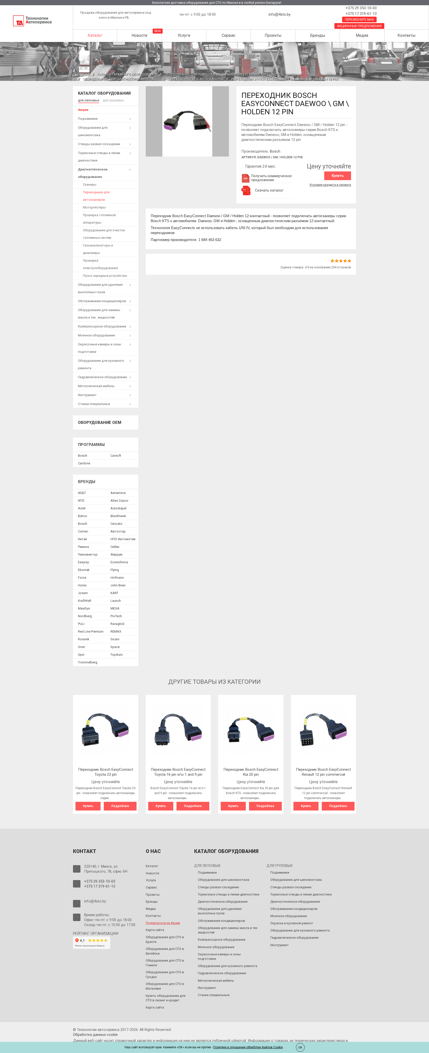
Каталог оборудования (104, 93)
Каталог (95, 35)
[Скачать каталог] (246, 190)
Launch (115, 601)
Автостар (118, 531)
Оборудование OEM (99, 422)
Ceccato (116, 524)
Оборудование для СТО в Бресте (165, 939)
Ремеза (83, 547)
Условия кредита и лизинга (330, 185)
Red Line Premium (91, 631)
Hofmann (117, 577)
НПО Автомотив (123, 539)
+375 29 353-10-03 (361, 8)
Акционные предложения (359, 26)
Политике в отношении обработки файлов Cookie (248, 1047)
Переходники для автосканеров (196, 79)
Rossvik (83, 639)
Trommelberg (87, 662)
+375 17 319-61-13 (361, 13)
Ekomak (84, 570)
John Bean (118, 585)
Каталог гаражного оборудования (127, 74)
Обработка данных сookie (95, 1034)
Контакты (406, 35)
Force (82, 577)
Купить (338, 176)
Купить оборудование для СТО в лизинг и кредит (165, 998)
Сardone (84, 463)
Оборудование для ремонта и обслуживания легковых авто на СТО (223, 74)
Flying (114, 570)
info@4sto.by (279, 14)
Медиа (362, 35)
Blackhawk (118, 516)
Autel (81, 508)
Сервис (228, 35)
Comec (83, 531)
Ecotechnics (119, 562)
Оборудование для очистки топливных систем (104, 234)
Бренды (317, 35)
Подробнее (120, 806)
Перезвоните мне (359, 19)
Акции (83, 110)
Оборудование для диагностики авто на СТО (122, 79)
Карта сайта (155, 930)
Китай (82, 539)
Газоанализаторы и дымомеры (98, 249)
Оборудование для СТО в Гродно (165, 974)
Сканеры (89, 184)
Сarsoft (115, 455)
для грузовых (113, 100)
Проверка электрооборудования (100, 264)
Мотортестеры (94, 207)
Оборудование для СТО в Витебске (165, 951)
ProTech (116, 616)
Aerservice (118, 493)
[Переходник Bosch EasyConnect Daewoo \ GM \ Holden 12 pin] (187, 121)
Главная (82, 74)
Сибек (114, 547)
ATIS (81, 500)
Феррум (116, 554)
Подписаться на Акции (163, 923)
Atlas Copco (119, 500)
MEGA (114, 608)
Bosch (275, 151)
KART (114, 593)
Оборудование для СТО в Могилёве (165, 986)
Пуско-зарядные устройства (105, 276)
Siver (81, 647)
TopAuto (116, 654)
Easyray (83, 562)
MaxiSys (84, 608)
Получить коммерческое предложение (271, 178)
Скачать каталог (269, 190)
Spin (81, 654)
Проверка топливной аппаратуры (99, 218)
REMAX (115, 631)
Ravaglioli (117, 624)
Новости (139, 35)
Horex (82, 585)
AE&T (82, 493)
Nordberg (85, 616)
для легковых (88, 100)
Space (115, 647)
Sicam (114, 639)
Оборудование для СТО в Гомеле (165, 963)
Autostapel (118, 508)
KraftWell (84, 601)
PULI (81, 624)
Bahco (82, 516)
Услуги (184, 35)
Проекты (273, 35)
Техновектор (88, 554)
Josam (83, 593)
